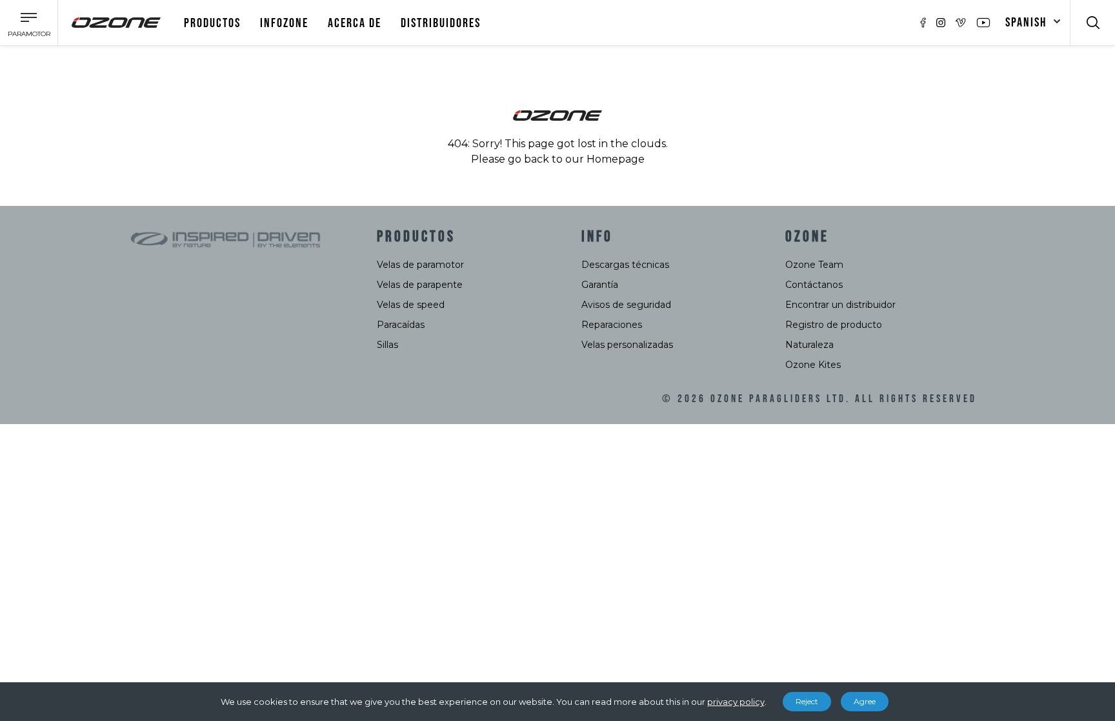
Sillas (387, 344)
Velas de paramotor (420, 264)
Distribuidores (441, 23)
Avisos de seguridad (626, 304)
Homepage (616, 159)
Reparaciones (611, 324)
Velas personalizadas (627, 344)
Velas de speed (411, 304)
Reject (807, 701)
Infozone (284, 23)
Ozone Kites (813, 365)
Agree (865, 701)
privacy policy (736, 701)
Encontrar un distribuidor (840, 304)
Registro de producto (833, 324)
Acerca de (354, 23)
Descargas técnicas (625, 264)
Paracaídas (401, 324)
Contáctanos (814, 284)
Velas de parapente (420, 284)
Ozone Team (814, 264)
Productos (212, 23)
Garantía (599, 284)
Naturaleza (809, 344)
